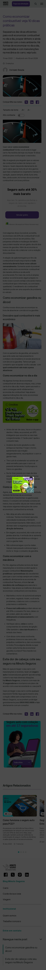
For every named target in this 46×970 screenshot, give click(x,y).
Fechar (28, 479)
